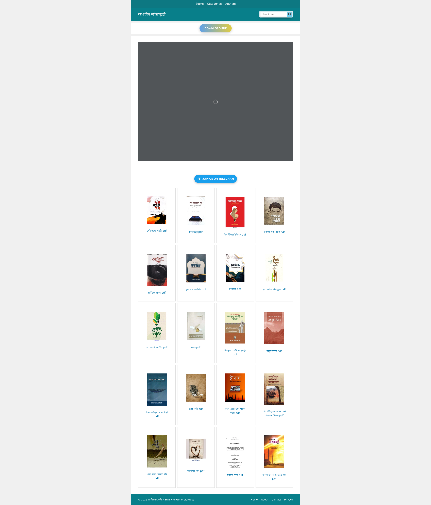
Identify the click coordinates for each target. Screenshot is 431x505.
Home (254, 499)
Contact (276, 499)
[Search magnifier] (289, 14)
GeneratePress (185, 499)
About (264, 499)
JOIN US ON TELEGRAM (218, 178)
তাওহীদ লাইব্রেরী (151, 14)
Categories (214, 3)
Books (199, 3)
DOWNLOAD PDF (216, 28)
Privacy (288, 499)
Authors (230, 3)
